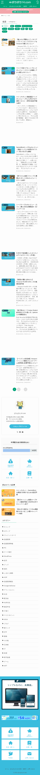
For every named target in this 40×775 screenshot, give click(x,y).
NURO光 (11, 28)
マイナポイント (9, 615)
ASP (5, 577)
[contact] (22, 432)
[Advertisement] (20, 134)
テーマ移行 (8, 552)
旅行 (12, 26)
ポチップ (7, 531)
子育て (17, 28)
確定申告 (7, 607)
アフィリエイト (9, 590)
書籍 (22, 28)
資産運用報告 (8, 581)
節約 (5, 569)
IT (26, 28)
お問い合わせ (31, 769)
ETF (5, 632)
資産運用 (7, 539)
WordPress (8, 556)
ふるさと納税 (8, 573)
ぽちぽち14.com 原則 (16, 769)
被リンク (7, 628)
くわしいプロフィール (20, 426)
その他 (6, 640)
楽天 (5, 560)
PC (5, 548)
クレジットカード (27, 26)
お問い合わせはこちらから (20, 11)
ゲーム (4, 31)
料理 (31, 28)
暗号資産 (7, 657)
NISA (6, 619)
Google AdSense (9, 586)
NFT (5, 666)
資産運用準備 (8, 543)
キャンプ (18, 26)
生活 (5, 594)
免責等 (24, 769)
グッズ (4, 28)
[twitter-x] (17, 432)
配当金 (6, 598)
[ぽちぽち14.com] (20, 2)
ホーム (7, 769)
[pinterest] (20, 432)
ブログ (6, 623)
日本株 (6, 644)
